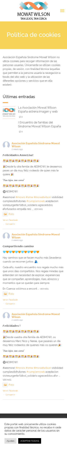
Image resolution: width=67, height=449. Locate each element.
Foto (11, 214)
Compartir (10, 224)
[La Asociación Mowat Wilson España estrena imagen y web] (9, 112)
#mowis (20, 197)
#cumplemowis (35, 201)
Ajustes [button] (10, 441)
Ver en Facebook (10, 220)
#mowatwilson (42, 197)
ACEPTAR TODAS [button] (29, 441)
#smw (29, 197)
